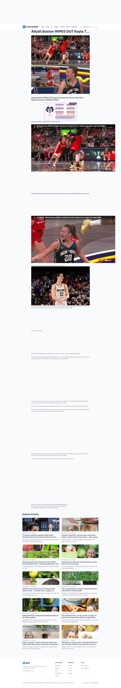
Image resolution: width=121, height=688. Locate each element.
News (43, 26)
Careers (70, 670)
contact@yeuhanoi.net (28, 670)
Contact (70, 668)
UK (51, 26)
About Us (70, 665)
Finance (57, 675)
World (47, 26)
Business (56, 26)
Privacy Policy (84, 665)
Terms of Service (85, 668)
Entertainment (58, 673)
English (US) (86, 682)
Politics (62, 26)
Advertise (70, 673)
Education (74, 26)
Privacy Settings (94, 682)
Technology (58, 665)
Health (68, 26)
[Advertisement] (60, 12)
